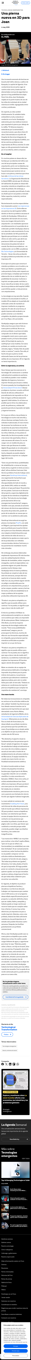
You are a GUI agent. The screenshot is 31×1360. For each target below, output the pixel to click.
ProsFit (18, 523)
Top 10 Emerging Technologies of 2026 (15, 1180)
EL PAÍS (5, 37)
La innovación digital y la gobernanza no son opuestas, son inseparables (18, 1208)
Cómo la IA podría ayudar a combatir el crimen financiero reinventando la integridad (18, 1199)
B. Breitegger (5, 74)
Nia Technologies (7, 251)
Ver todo (26, 1158)
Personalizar (15, 1355)
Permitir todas (15, 1351)
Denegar (15, 1346)
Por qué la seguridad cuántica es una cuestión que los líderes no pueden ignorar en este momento (19, 1227)
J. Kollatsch (5, 70)
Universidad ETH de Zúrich (12, 388)
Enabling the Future (17, 804)
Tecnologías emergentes (12, 10)
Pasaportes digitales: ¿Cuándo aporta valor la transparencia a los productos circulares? (19, 1217)
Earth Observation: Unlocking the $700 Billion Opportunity (17, 1190)
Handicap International (18, 475)
